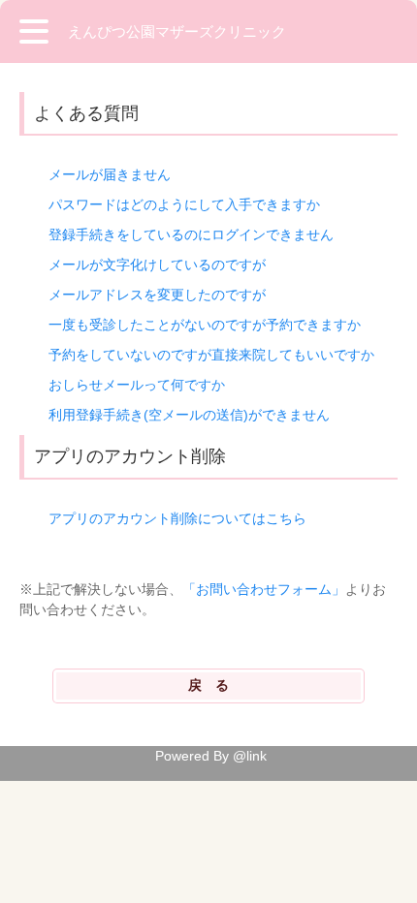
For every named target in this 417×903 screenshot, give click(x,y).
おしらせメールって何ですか (136, 384)
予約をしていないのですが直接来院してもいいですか (211, 354)
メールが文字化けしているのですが (157, 264)
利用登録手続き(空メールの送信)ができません (189, 414)
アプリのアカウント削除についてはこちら (177, 518)
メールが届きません (109, 174)
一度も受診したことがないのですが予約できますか (204, 324)
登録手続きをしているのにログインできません (191, 234)
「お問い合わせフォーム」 (263, 589)
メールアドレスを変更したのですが (157, 294)
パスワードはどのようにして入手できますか (184, 204)
